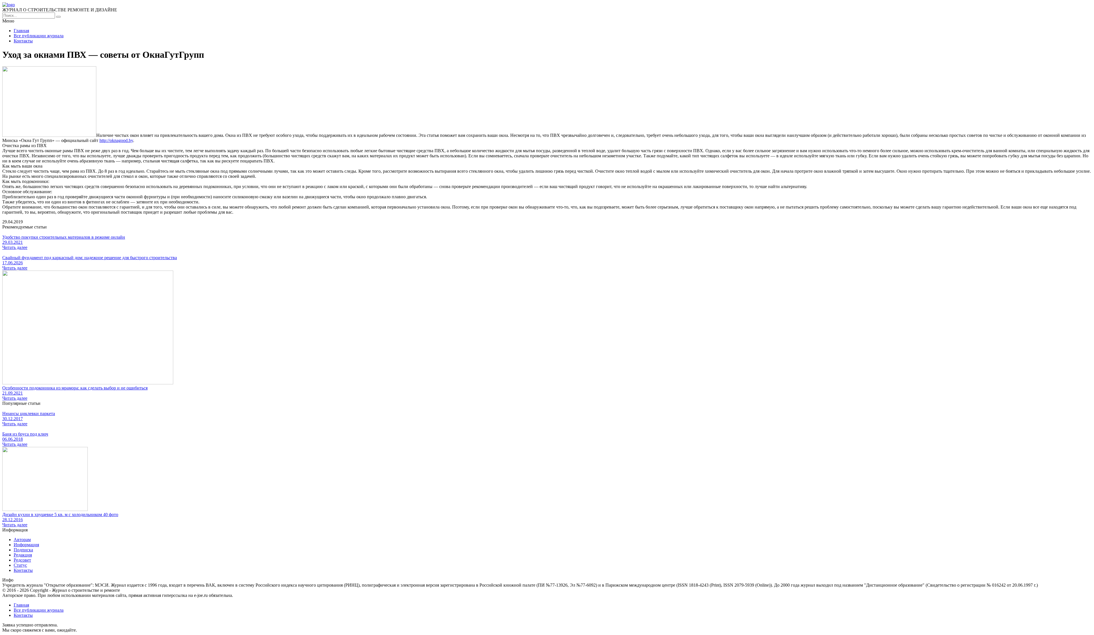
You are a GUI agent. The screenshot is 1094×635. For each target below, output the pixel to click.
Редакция (23, 554)
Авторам (22, 539)
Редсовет (22, 560)
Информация (26, 544)
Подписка (23, 549)
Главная (21, 30)
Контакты (23, 40)
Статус (20, 565)
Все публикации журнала (39, 35)
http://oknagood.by (116, 140)
